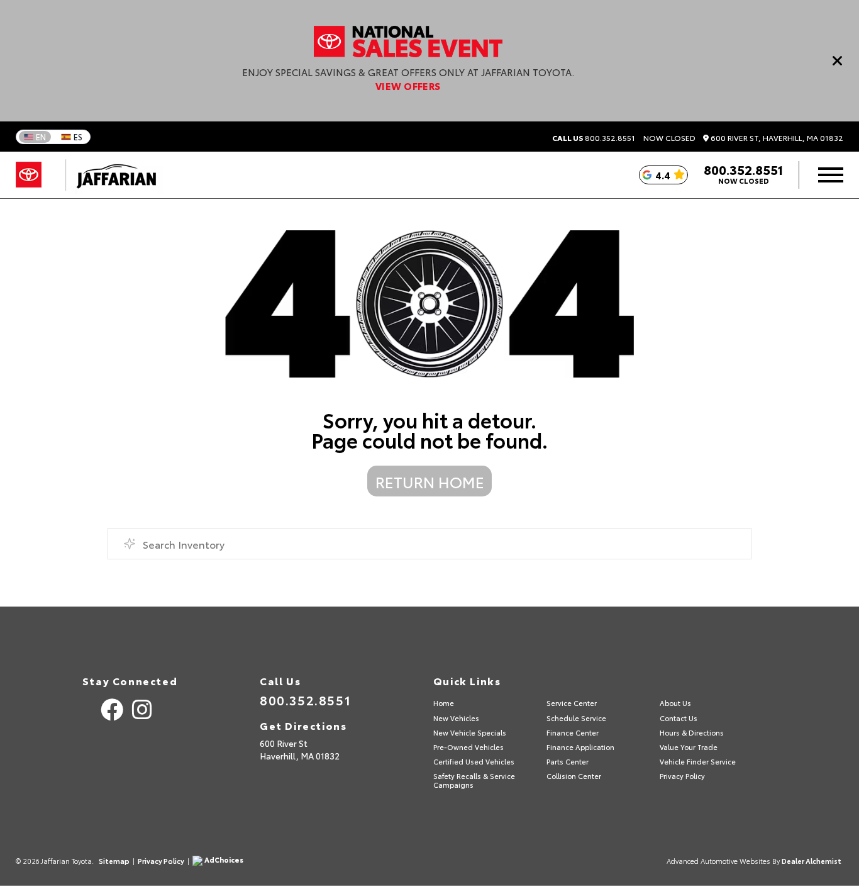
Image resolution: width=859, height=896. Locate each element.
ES (78, 136)
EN (41, 136)
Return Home (429, 481)
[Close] (837, 60)
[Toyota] (29, 175)
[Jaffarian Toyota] (110, 175)
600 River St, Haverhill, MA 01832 (776, 138)
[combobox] (430, 543)
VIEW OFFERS (408, 85)
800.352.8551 (593, 138)
